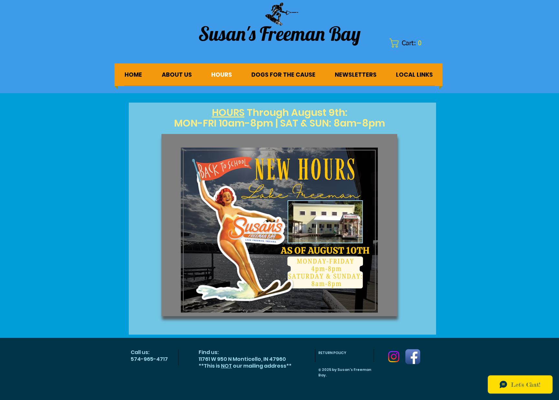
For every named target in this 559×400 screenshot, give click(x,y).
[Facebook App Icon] (412, 356)
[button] (408, 43)
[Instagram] (393, 356)
